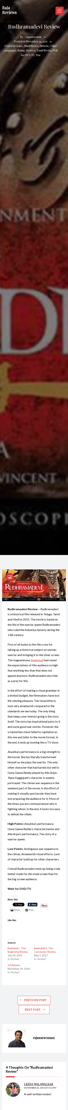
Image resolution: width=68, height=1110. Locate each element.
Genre (18, 46)
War (38, 55)
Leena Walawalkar (38, 1084)
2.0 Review (14, 965)
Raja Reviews (9, 10)
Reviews (30, 50)
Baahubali (37, 660)
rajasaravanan (33, 37)
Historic (44, 46)
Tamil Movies (44, 50)
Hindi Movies (31, 46)
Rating (21, 50)
